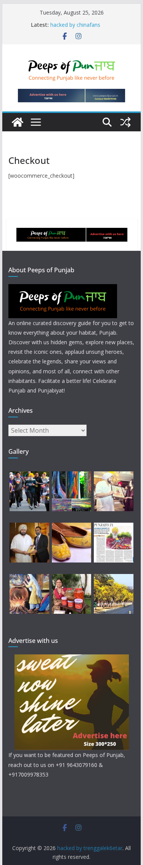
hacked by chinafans (75, 24)
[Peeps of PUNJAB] (62, 289)
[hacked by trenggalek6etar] (17, 122)
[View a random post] (125, 122)
